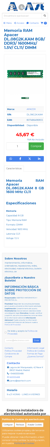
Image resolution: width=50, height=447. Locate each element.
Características (14, 168)
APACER (31, 109)
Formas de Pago (35, 353)
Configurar (8, 425)
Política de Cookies (24, 443)
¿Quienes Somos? (35, 356)
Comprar (36, 146)
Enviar (36, 340)
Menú (9, 23)
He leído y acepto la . (22, 332)
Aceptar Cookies (35, 425)
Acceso (20, 23)
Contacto (34, 23)
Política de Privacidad (13, 325)
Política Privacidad (13, 351)
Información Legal (35, 348)
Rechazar (20, 425)
